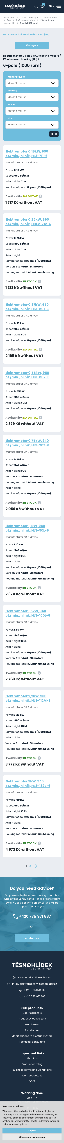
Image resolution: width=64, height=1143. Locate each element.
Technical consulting (32, 1042)
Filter (54, 134)
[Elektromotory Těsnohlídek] (14, 6)
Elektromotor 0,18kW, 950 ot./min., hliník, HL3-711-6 (26, 153)
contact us (32, 938)
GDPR (32, 1081)
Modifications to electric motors (32, 1036)
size (10, 118)
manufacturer (16, 76)
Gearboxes (32, 1024)
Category (32, 45)
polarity (12, 90)
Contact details (32, 1075)
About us (32, 1058)
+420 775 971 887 (34, 996)
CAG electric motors (25, 20)
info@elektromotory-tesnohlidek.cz (34, 984)
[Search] (36, 6)
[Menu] (58, 6)
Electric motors (50, 17)
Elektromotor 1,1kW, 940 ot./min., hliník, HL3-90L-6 (27, 528)
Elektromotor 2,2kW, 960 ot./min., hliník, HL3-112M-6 (27, 698)
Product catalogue (29, 17)
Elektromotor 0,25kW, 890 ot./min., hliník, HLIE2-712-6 (28, 221)
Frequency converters (32, 1018)
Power (11, 104)
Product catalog (32, 1064)
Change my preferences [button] (32, 1137)
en (50, 6)
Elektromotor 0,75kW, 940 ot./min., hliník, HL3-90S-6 (27, 442)
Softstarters (32, 1030)
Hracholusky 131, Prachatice (34, 977)
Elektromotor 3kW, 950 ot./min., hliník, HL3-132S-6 (27, 783)
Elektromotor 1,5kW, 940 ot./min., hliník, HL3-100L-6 (27, 613)
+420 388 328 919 (34, 990)
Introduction (9, 17)
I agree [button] (32, 1130)
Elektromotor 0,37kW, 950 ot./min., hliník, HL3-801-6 (27, 306)
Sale (9, 20)
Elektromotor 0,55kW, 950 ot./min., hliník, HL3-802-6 (27, 375)
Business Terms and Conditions (32, 1070)
